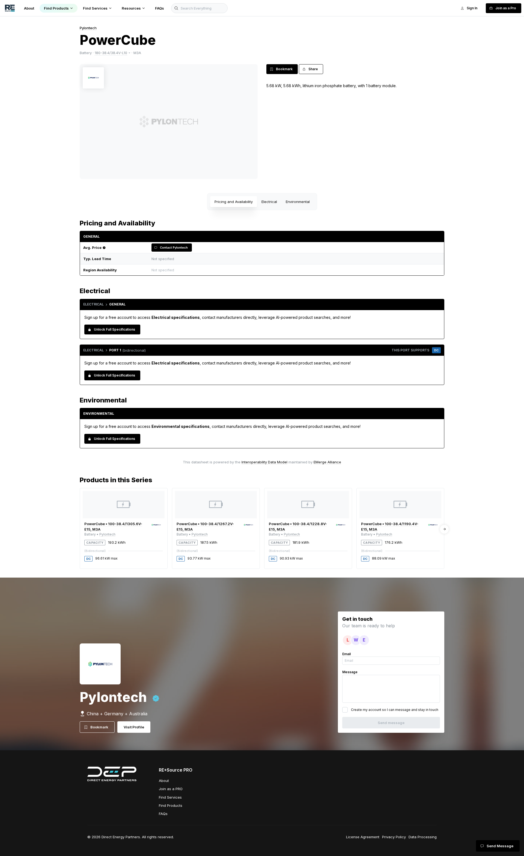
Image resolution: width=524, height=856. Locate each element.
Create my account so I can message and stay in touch (394, 710)
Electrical (269, 201)
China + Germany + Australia (117, 713)
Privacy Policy (394, 837)
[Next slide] (444, 529)
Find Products (170, 805)
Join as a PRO (171, 789)
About (164, 780)
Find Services (170, 797)
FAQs (163, 813)
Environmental (298, 201)
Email (346, 654)
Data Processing (423, 837)
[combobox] (294, 270)
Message (350, 672)
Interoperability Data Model (264, 462)
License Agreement (362, 837)
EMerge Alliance (327, 462)
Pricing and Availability (234, 201)
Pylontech (88, 28)
